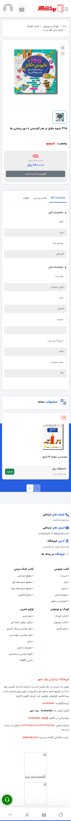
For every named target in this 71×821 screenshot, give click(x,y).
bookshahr (47, 710)
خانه (64, 26)
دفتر (29, 641)
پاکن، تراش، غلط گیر (21, 622)
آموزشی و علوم (59, 601)
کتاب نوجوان (60, 622)
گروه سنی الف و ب (53, 30)
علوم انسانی (61, 595)
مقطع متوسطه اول (22, 582)
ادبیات (63, 576)
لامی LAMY (26, 660)
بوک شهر (34, 710)
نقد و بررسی (40, 198)
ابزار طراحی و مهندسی (20, 635)
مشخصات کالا (58, 197)
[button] (8, 9)
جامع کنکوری (25, 595)
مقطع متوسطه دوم (21, 588)
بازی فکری (62, 628)
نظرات (26, 198)
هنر (65, 582)
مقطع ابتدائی (25, 576)
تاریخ (64, 588)
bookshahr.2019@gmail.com (54, 533)
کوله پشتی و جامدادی (20, 654)
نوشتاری (27, 616)
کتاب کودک (33, 26)
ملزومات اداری (24, 647)
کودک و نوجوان (50, 26)
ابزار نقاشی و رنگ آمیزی (19, 628)
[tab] (58, 198)
